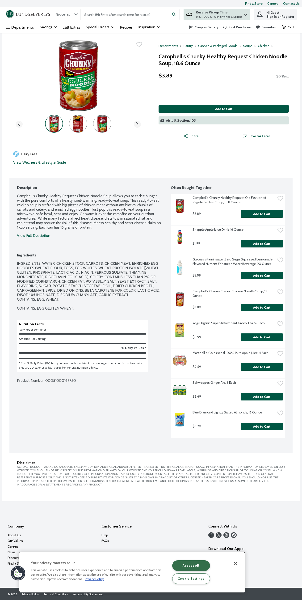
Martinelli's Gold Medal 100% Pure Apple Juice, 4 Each (230, 353)
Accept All (191, 565)
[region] (132, 572)
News (12, 552)
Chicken (263, 46)
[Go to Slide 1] (54, 124)
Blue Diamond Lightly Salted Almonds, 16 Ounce (227, 412)
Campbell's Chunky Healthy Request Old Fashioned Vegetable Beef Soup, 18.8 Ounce (230, 200)
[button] (245, 13)
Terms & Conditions (55, 594)
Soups (247, 46)
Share (193, 136)
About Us (14, 535)
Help (104, 535)
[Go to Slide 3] (102, 124)
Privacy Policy (30, 594)
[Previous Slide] (19, 123)
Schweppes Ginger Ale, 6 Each (214, 382)
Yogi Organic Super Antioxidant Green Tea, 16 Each (229, 323)
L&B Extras (71, 27)
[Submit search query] (174, 14)
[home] (28, 14)
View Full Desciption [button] (33, 235)
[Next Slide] (137, 123)
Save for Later (259, 136)
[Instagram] (226, 536)
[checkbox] (139, 44)
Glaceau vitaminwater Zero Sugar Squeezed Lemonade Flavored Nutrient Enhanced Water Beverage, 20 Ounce (233, 261)
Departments (22, 27)
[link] (204, 27)
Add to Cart (223, 109)
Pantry (188, 46)
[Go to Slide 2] (78, 124)
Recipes (126, 27)
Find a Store (254, 3)
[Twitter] (219, 536)
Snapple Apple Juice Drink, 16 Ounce (218, 229)
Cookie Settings (191, 578)
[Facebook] (211, 536)
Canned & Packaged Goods (218, 46)
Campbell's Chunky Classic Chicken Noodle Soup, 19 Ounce (230, 293)
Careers (272, 3)
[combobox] (67, 14)
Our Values (15, 541)
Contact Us (291, 3)
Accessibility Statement (88, 594)
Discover (14, 558)
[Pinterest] (234, 536)
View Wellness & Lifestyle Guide (39, 162)
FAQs (105, 541)
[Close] (235, 563)
